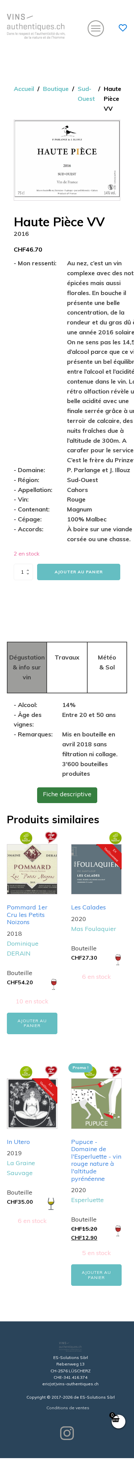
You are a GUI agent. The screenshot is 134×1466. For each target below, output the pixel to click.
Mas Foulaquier (93, 929)
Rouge (76, 499)
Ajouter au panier (79, 571)
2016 (21, 234)
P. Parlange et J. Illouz (98, 470)
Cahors (77, 490)
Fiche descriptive (67, 794)
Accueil (24, 89)
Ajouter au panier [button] (32, 1023)
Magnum (79, 509)
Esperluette (87, 1200)
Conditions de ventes (67, 1407)
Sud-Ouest (86, 94)
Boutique (56, 89)
